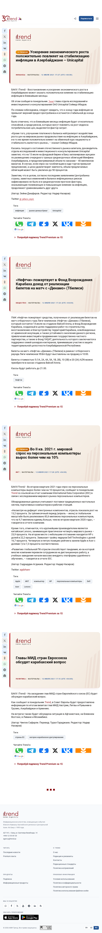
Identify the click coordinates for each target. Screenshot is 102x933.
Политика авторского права (65, 887)
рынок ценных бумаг (38, 211)
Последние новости (11, 852)
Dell (88, 581)
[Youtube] (23, 905)
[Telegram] (29, 905)
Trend (51, 101)
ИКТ (27, 581)
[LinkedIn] (34, 905)
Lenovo (27, 587)
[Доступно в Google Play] (30, 917)
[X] (17, 905)
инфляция (19, 211)
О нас (55, 852)
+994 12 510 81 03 (10, 836)
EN (86, 928)
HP (50, 581)
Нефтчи (18, 380)
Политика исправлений (63, 868)
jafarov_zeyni (28, 199)
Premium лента (9, 856)
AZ (91, 928)
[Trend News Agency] (10, 814)
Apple (17, 581)
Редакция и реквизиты (63, 856)
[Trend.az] (12, 19)
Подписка (7, 879)
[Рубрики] (97, 18)
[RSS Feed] (40, 905)
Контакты (57, 860)
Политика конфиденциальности (67, 883)
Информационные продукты (15, 883)
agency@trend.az (9, 839)
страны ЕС (19, 737)
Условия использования (64, 879)
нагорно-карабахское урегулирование (46, 737)
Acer (17, 587)
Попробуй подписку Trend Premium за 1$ (40, 237)
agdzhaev (25, 569)
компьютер (39, 581)
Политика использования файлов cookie (70, 891)
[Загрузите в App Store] (11, 917)
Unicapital (57, 211)
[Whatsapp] (5, 905)
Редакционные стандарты (64, 864)
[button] (4, 30)
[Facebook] (11, 905)
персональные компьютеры (69, 581)
